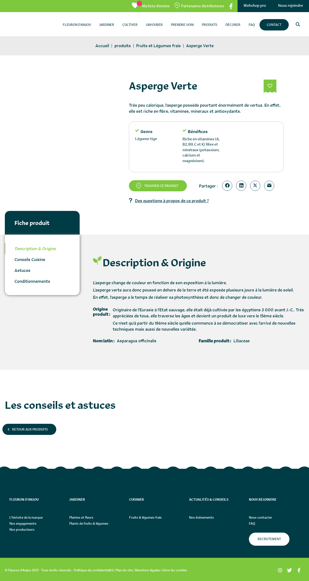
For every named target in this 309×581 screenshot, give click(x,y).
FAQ (252, 523)
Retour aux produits (30, 429)
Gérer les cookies (174, 570)
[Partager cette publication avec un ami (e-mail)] (270, 185)
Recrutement (269, 539)
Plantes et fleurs (81, 517)
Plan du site (124, 570)
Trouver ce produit (161, 186)
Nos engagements (22, 523)
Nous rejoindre (290, 5)
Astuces (22, 270)
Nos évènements (201, 517)
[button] (270, 86)
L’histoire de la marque (26, 517)
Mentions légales (147, 570)
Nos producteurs (22, 529)
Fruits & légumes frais (145, 517)
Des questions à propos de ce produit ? (172, 200)
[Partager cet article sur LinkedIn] (242, 185)
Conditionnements (32, 281)
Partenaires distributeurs (202, 6)
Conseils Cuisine (29, 259)
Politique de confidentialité (93, 570)
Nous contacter (260, 517)
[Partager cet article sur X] (256, 185)
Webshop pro (255, 5)
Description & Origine (35, 248)
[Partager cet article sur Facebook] (228, 185)
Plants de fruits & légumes (88, 523)
